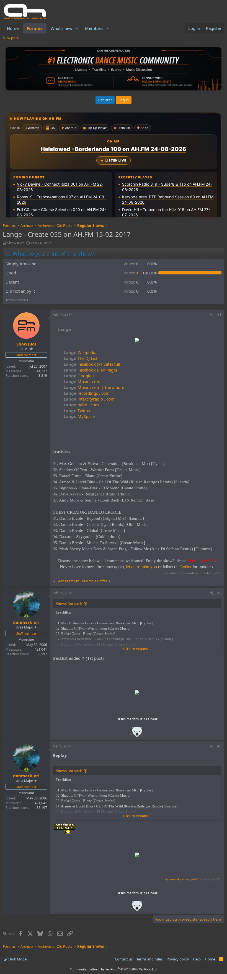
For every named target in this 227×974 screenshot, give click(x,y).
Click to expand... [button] (137, 648)
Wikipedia (80, 352)
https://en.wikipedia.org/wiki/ (192, 879)
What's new (62, 28)
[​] (137, 341)
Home (13, 28)
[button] (77, 28)
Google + (79, 375)
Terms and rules (149, 959)
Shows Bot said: (69, 603)
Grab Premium (68, 581)
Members (94, 28)
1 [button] (131, 273)
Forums (34, 28)
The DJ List (80, 358)
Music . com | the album (94, 387)
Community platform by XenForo (114, 969)
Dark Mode (17, 959)
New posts (11, 37)
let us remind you (141, 566)
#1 (219, 314)
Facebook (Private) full (92, 364)
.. (137, 733)
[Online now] (26, 616)
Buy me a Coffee (94, 581)
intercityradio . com (89, 399)
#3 (219, 746)
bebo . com (81, 404)
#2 (219, 593)
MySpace (79, 416)
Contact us (124, 959)
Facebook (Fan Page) (90, 370)
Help (197, 959)
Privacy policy (178, 959)
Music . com (82, 381)
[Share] (211, 314)
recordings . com (87, 393)
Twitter (77, 410)
